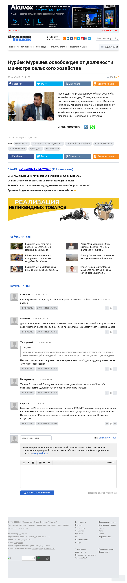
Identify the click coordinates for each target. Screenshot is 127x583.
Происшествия (72, 47)
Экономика (35, 47)
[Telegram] (89, 38)
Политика (25, 47)
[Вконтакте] (68, 38)
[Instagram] (85, 38)
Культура (55, 47)
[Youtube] (82, 38)
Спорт (62, 47)
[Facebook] (71, 38)
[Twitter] (78, 38)
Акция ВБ (84, 47)
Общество (45, 47)
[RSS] (64, 38)
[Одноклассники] (75, 38)
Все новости (14, 47)
